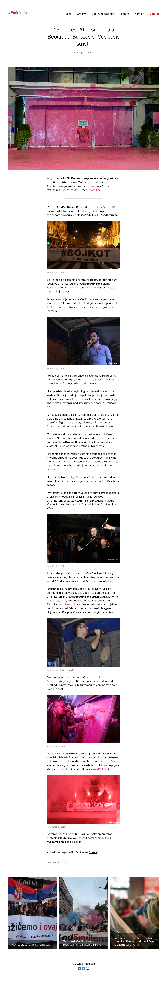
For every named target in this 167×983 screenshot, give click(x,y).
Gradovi (81, 13)
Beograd (81, 52)
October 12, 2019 (56, 862)
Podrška (124, 13)
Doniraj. (93, 852)
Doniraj (154, 13)
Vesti (68, 13)
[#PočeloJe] (17, 12)
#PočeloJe (88, 963)
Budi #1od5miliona (103, 13)
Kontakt (139, 13)
